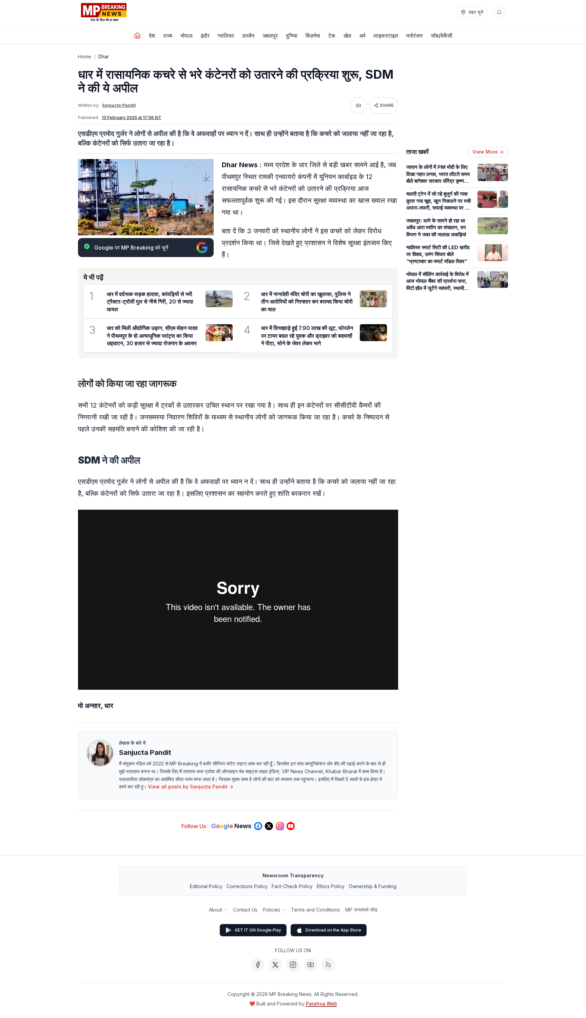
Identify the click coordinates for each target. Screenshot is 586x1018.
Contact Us (245, 910)
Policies (271, 910)
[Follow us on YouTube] (291, 826)
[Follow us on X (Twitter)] (269, 826)
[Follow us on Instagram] (280, 826)
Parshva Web (321, 1003)
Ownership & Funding (372, 886)
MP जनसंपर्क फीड (361, 910)
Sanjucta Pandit (119, 105)
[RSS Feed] (328, 965)
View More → (488, 152)
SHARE (387, 105)
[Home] (137, 35)
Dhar (103, 56)
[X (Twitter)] (275, 965)
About (215, 910)
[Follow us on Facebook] (258, 826)
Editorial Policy (206, 886)
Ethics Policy (331, 886)
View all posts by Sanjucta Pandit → (190, 786)
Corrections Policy (247, 886)
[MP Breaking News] (104, 12)
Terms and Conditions (315, 910)
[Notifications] (499, 12)
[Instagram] (293, 965)
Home (84, 56)
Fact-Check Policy (292, 886)
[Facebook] (258, 965)
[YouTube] (310, 965)
